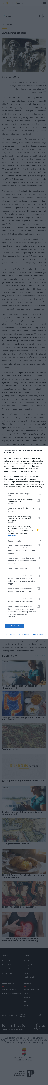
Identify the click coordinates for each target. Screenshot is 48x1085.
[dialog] (24, 542)
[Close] (43, 450)
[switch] (38, 500)
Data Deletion (10, 634)
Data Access (24, 634)
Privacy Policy (38, 634)
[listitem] (24, 494)
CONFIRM (14, 626)
